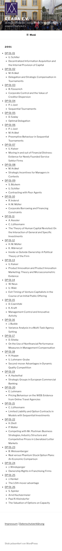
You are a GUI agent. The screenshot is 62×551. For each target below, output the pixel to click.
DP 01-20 (10, 387)
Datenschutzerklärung (31, 523)
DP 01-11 (9, 216)
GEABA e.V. (17, 18)
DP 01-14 (10, 280)
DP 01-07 (10, 144)
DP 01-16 (10, 319)
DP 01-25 (10, 475)
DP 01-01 (10, 53)
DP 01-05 (10, 112)
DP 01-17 (10, 335)
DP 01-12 (10, 240)
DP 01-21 (10, 403)
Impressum (11, 523)
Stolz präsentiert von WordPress (21, 543)
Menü (33, 34)
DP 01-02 (10, 69)
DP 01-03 (10, 85)
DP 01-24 (10, 463)
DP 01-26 (10, 487)
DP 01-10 (10, 196)
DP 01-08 (10, 164)
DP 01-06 (10, 124)
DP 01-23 (10, 447)
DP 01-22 (10, 419)
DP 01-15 (10, 300)
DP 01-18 (10, 351)
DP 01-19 (10, 371)
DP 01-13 (10, 260)
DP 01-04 (10, 100)
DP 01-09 (10, 180)
